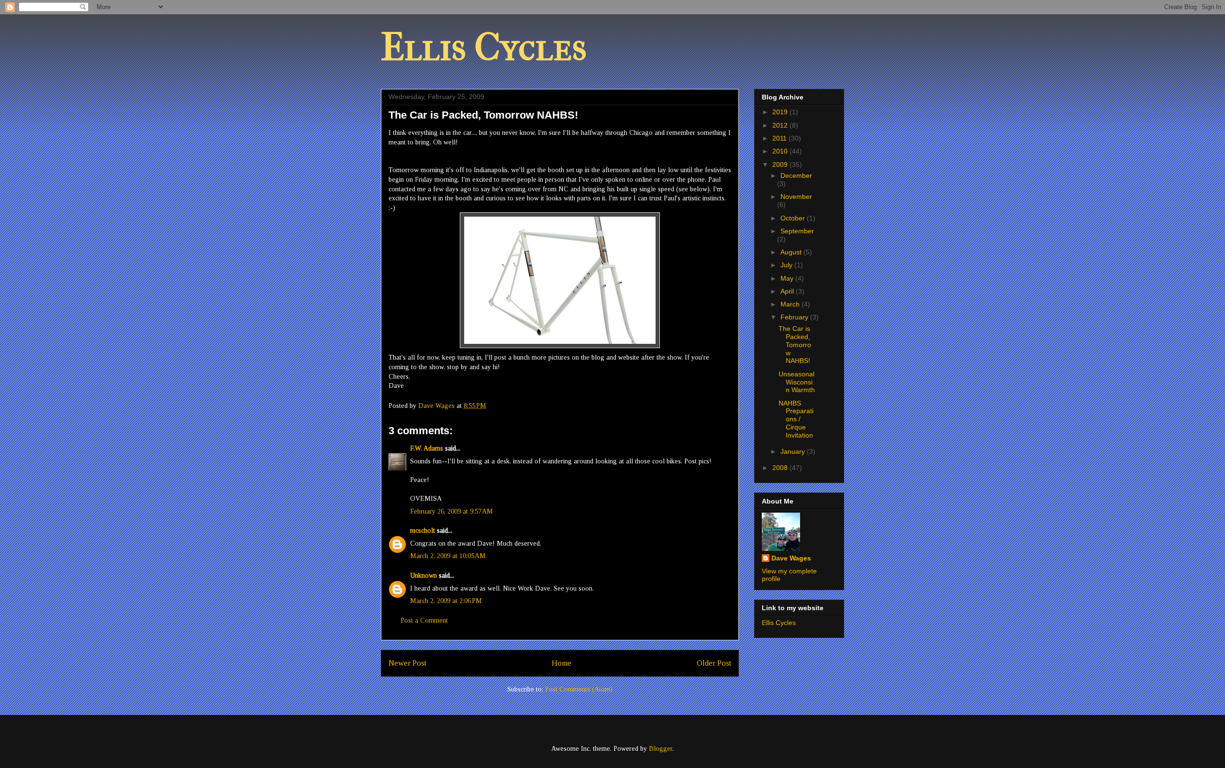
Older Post (714, 663)
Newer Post (407, 663)
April (788, 291)
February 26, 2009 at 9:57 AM (451, 511)
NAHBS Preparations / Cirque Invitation (796, 419)
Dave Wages (791, 558)
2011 (780, 138)
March (791, 304)
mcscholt (422, 530)
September (797, 231)
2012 (781, 125)
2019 (781, 112)
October (793, 218)
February (795, 317)
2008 (781, 468)
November (796, 196)
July (787, 265)
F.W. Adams (426, 448)
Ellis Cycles (484, 47)
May (787, 278)
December (796, 175)
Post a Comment (424, 620)
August (791, 252)
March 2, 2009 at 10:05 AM (448, 556)
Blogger (660, 748)
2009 (781, 164)
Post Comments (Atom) (578, 689)
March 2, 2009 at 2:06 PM (446, 600)
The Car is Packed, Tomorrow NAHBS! (795, 344)
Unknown (423, 575)
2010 (781, 151)
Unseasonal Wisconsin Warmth (797, 382)
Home (561, 663)
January (793, 451)
